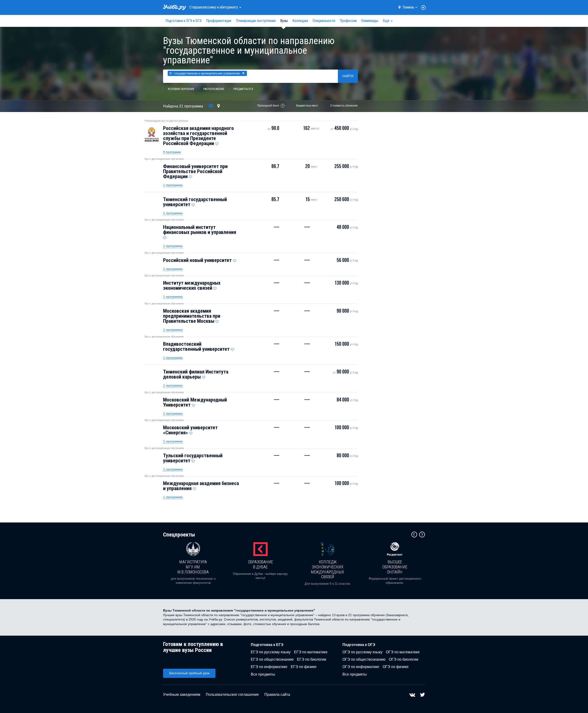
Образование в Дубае (260, 564)
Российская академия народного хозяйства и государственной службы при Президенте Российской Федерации (198, 135)
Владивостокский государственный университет (196, 346)
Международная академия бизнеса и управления (201, 485)
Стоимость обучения (344, 105)
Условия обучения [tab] (181, 89)
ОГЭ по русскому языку (362, 652)
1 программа (173, 185)
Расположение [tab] (213, 89)
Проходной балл (268, 105)
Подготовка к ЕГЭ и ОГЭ (183, 21)
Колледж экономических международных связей (327, 569)
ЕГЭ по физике (304, 667)
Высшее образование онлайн (394, 566)
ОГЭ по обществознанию (363, 659)
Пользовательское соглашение (232, 694)
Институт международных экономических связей (191, 285)
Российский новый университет (197, 260)
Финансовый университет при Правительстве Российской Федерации (195, 171)
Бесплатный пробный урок (189, 673)
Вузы (284, 21)
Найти (347, 76)
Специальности (324, 21)
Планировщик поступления (256, 21)
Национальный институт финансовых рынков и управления (199, 229)
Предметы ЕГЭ (243, 89)
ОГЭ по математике (403, 652)
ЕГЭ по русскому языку (271, 652)
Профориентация (218, 21)
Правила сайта (277, 694)
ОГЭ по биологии (403, 659)
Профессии (348, 21)
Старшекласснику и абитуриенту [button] (214, 7)
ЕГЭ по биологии (311, 659)
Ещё (386, 21)
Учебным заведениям (181, 694)
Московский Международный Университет (195, 402)
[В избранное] (216, 143)
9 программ (172, 152)
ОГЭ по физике (396, 667)
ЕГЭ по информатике (269, 667)
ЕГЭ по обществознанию (272, 659)
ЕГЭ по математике (311, 652)
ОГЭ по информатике (360, 667)
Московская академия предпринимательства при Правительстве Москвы (191, 316)
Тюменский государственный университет (195, 201)
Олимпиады (369, 21)
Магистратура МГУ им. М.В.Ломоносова (193, 566)
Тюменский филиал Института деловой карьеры (195, 374)
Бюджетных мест (307, 105)
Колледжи (300, 21)
